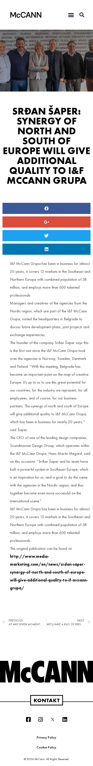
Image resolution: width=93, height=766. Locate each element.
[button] (71, 15)
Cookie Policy (46, 747)
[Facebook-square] (28, 719)
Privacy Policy (46, 737)
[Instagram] (40, 719)
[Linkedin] (64, 719)
